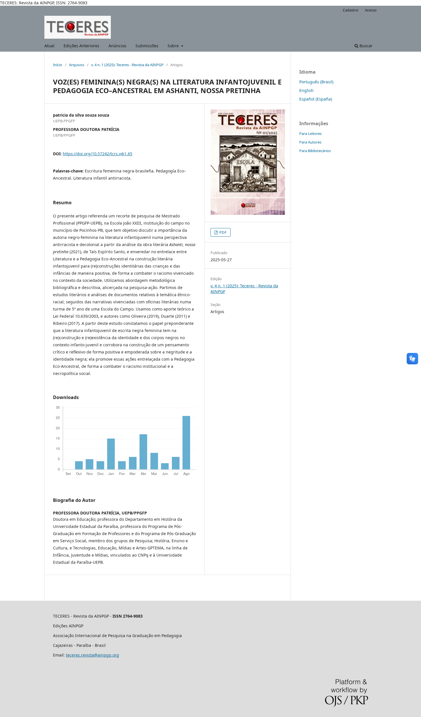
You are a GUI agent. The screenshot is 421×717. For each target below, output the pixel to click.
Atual (49, 45)
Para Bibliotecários (315, 150)
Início (57, 64)
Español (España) (315, 99)
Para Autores (310, 142)
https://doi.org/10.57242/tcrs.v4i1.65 (97, 153)
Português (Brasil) (316, 82)
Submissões (146, 45)
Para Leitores (310, 133)
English (306, 90)
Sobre (174, 45)
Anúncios (117, 45)
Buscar (365, 45)
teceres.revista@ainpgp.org (92, 655)
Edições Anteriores (81, 45)
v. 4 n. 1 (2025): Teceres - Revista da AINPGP (127, 64)
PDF (223, 232)
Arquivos (76, 64)
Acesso (371, 10)
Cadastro (350, 10)
